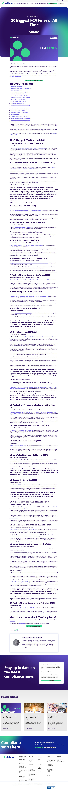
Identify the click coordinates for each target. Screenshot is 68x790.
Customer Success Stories (50, 771)
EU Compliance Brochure (32, 778)
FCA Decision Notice (14, 518)
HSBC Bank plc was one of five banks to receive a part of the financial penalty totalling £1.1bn (29, 296)
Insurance (20, 779)
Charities (30, 757)
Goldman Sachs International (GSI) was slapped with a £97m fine (23, 529)
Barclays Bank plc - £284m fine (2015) (18, 86)
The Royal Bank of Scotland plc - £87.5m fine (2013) (21, 122)
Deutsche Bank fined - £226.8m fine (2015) (19, 92)
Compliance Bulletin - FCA (51, 760)
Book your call (52, 3)
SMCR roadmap (20, 620)
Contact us (58, 757)
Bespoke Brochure (32, 770)
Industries (24, 3)
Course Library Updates (41, 772)
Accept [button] (49, 787)
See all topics (21, 763)
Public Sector (31, 764)
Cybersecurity (21, 766)
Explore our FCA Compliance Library (34, 626)
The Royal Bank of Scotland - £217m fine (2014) (20, 97)
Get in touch (56, 0)
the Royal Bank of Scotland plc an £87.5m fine (25, 607)
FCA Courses (12, 621)
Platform (28, 3)
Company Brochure (32, 771)
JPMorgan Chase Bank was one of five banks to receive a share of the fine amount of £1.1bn (29, 263)
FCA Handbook (21, 773)
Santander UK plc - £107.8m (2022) (18, 110)
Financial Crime (5, 711)
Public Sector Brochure (32, 779)
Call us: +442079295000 (60, 759)
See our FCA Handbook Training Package (34, 80)
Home (28, 16)
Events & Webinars (50, 761)
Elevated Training (50, 765)
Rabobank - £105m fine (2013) (17, 114)
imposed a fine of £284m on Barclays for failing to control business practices (29, 148)
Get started (40, 757)
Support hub (61, 0)
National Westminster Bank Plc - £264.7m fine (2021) (21, 88)
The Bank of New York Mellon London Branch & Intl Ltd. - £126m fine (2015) (26, 107)
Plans (32, 3)
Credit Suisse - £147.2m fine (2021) (18, 103)
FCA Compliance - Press (34, 31)
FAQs (48, 763)
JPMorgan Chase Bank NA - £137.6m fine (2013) (20, 105)
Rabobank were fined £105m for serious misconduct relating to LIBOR (24, 485)
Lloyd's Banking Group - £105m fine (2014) (19, 112)
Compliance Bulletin (50, 759)
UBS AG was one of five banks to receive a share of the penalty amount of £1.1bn (26, 210)
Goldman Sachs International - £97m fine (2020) (20, 118)
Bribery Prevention (22, 765)
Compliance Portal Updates (41, 770)
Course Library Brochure (32, 774)
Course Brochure (31, 773)
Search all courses (22, 759)
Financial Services (31, 759)
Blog (31, 16)
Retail (29, 765)
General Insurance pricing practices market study (22, 581)
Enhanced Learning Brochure (32, 776)
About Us (48, 772)
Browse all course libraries (22, 761)
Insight (39, 3)
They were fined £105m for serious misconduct (41, 460)
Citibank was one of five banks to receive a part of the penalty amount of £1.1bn (26, 245)
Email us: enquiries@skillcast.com (60, 761)
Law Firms (30, 761)
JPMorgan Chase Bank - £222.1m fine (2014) (19, 95)
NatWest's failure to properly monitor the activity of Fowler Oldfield (33, 168)
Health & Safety (21, 777)
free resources (22, 623)
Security (39, 768)
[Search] (65, 3)
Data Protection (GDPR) (23, 767)
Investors (65, 0)
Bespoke (36, 3)
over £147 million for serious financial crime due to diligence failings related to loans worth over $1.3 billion (33, 337)
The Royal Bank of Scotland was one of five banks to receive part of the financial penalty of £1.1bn (30, 279)
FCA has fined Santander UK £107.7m (19, 445)
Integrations (40, 767)
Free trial (61, 3)
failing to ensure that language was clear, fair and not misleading (32, 549)
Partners (48, 775)
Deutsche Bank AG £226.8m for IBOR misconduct (25, 227)
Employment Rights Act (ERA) (23, 771)
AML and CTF (12, 711)
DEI (19, 769)
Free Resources (49, 764)
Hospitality (30, 760)
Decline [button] (53, 787)
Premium (39, 762)
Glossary (48, 766)
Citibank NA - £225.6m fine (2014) (17, 94)
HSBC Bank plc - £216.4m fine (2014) (18, 99)
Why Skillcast (44, 3)
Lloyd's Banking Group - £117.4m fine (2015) (20, 109)
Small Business (31, 766)
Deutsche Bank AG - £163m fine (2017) (18, 101)
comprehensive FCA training (15, 76)
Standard (39, 759)
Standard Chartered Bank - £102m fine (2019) (20, 116)
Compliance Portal (41, 765)
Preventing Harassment (23, 780)
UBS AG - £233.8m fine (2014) (16, 90)
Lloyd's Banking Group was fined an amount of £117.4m (21, 430)
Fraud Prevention (22, 776)
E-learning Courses (17, 3)
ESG (20, 772)
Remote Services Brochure (31, 781)
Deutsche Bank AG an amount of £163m (23, 313)
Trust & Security (49, 776)
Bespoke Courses (22, 757)
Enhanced (39, 760)
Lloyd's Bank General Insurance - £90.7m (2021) (20, 120)
